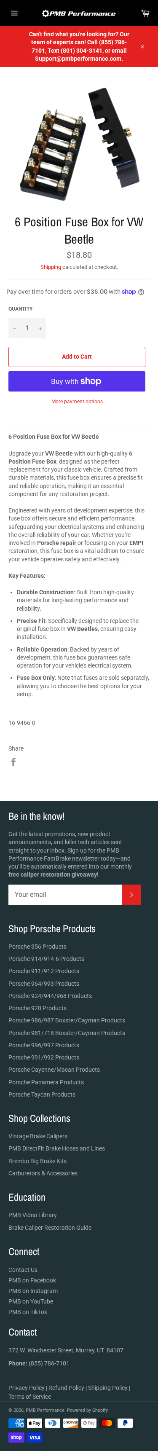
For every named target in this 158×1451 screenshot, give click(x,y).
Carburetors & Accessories (43, 1173)
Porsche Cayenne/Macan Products (54, 1069)
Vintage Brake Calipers (37, 1136)
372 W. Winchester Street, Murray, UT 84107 (65, 1350)
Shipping (50, 267)
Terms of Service (29, 1396)
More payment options (77, 402)
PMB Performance (45, 1410)
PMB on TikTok (27, 1312)
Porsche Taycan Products (41, 1094)
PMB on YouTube (30, 1301)
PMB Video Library (32, 1215)
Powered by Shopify (87, 1410)
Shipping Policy (108, 1387)
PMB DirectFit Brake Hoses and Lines (56, 1148)
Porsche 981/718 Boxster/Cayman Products (66, 1033)
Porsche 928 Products (37, 1008)
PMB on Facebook (32, 1280)
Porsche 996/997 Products (43, 1045)
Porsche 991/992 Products (43, 1057)
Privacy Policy (26, 1387)
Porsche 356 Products (37, 946)
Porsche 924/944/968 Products (50, 995)
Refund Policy (66, 1387)
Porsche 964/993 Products (43, 983)
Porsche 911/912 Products (43, 971)
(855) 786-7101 (39, 1363)
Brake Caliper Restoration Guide (49, 1227)
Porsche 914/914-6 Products (46, 958)
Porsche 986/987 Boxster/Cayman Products (66, 1020)
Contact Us (22, 1269)
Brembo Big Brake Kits (37, 1161)
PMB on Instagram (33, 1290)
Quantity (20, 309)
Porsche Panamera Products (46, 1082)
